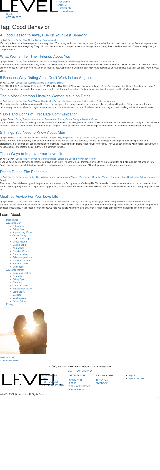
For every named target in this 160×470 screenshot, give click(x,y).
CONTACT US (76, 380)
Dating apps (22, 177)
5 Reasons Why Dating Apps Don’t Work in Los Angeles (46, 77)
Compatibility (55, 137)
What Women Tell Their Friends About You (35, 56)
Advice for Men (35, 61)
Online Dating (35, 40)
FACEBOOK (102, 383)
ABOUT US (47, 378)
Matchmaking (19, 244)
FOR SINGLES (49, 375)
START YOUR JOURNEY (80, 370)
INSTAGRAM (102, 380)
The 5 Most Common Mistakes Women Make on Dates (45, 95)
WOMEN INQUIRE (9, 360)
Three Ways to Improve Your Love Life (31, 153)
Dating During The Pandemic (23, 171)
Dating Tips (21, 40)
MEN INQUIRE (7, 357)
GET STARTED (13, 17)
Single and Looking (71, 100)
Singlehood (18, 266)
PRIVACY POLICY (78, 389)
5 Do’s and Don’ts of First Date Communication (39, 114)
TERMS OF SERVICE (79, 386)
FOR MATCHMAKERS (53, 384)
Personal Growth (20, 263)
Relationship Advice (50, 100)
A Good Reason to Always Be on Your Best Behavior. (44, 35)
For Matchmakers (67, 11)
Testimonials (64, 7)
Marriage (96, 201)
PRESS (72, 383)
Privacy (9, 304)
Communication (50, 40)
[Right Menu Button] (158, 397)
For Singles (64, 1)
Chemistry (17, 282)
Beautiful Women (89, 61)
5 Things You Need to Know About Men (32, 132)
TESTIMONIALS (50, 381)
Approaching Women (54, 61)
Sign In (9, 14)
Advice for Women (106, 100)
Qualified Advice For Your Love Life (29, 196)
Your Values (34, 100)
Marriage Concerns (22, 260)
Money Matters (19, 241)
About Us (63, 4)
